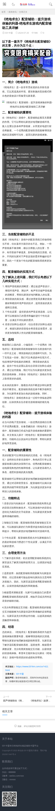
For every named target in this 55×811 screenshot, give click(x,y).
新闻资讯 (13, 11)
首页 (3, 11)
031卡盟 (20, 673)
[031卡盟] (27, 4)
